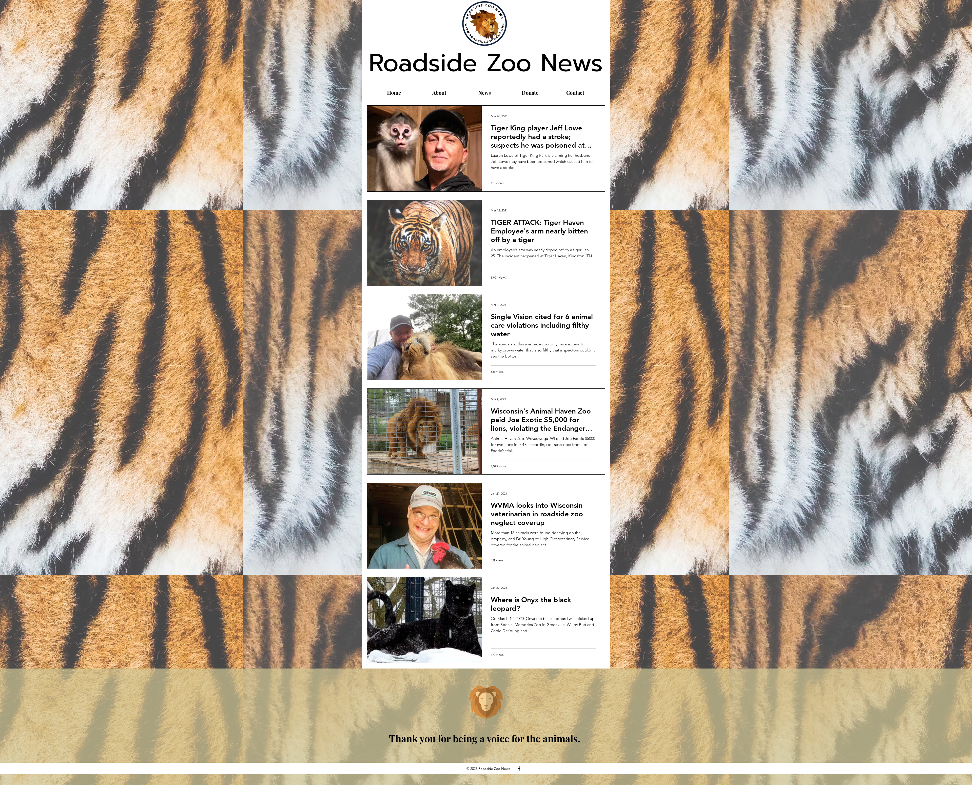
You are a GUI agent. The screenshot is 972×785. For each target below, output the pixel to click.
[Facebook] (519, 768)
